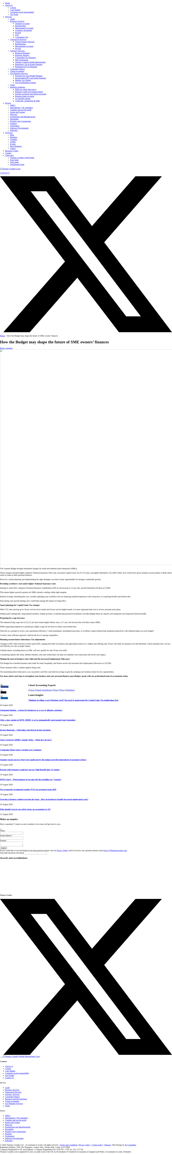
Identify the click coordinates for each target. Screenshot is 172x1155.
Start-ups (13, 114)
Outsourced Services (18, 39)
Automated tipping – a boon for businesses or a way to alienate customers (31, 710)
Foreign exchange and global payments (30, 94)
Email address (6, 836)
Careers (13, 8)
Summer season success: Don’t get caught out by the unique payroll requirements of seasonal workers (43, 760)
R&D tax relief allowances (25, 89)
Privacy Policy (62, 850)
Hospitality (14, 119)
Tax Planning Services (19, 73)
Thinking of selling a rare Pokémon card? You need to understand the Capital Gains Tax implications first (73, 700)
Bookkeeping (20, 26)
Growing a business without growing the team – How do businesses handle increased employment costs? (44, 799)
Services (8, 17)
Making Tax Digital (23, 80)
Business (13, 137)
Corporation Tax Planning (25, 58)
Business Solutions (17, 87)
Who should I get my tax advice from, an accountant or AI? (25, 809)
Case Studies (15, 10)
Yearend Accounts (22, 23)
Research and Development (16, 1099)
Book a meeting (6, 348)
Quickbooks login (17, 164)
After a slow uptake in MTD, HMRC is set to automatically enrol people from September (38, 720)
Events (12, 144)
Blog (12, 135)
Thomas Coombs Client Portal (22, 158)
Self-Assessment (21, 60)
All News (9, 133)
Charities (13, 139)
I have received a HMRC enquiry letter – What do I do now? (26, 740)
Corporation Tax (21, 37)
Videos (13, 148)
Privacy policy (84, 1145)
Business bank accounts (24, 96)
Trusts (12, 85)
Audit (12, 19)
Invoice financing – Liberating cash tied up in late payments (25, 730)
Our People (9, 1075)
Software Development (19, 128)
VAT (17, 35)
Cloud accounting (17, 71)
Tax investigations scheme (25, 83)
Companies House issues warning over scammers (21, 750)
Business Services (17, 21)
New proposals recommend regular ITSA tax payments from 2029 (28, 789)
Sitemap (107, 1145)
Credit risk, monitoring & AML (27, 101)
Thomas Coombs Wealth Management (30, 62)
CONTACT (5, 173)
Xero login (14, 162)
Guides (13, 142)
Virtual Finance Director (24, 42)
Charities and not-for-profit (20, 110)
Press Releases (16, 146)
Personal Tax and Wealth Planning (28, 76)
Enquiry (3, 840)
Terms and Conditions (68, 1145)
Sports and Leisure (17, 112)
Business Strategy (22, 55)
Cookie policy (97, 1145)
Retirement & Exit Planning (26, 67)
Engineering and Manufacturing (22, 117)
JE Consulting (130, 1145)
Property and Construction (20, 121)
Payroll (18, 33)
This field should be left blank (12, 853)
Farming (13, 123)
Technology (15, 126)
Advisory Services (17, 51)
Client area (9, 155)
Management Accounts (24, 28)
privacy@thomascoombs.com (115, 850)
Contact (8, 153)
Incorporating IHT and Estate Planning (30, 78)
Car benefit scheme (22, 98)
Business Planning (22, 53)
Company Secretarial (23, 30)
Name (2, 831)
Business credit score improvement (29, 92)
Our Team (14, 14)
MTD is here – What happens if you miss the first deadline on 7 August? (30, 779)
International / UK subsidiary (21, 108)
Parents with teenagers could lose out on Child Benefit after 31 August (30, 770)
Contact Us (9, 1078)
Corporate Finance (17, 69)
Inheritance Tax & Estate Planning (28, 64)
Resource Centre (11, 151)
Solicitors (14, 130)
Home (7, 3)
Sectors (8, 103)
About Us (9, 5)
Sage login (14, 160)
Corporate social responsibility (22, 12)
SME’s (12, 105)
